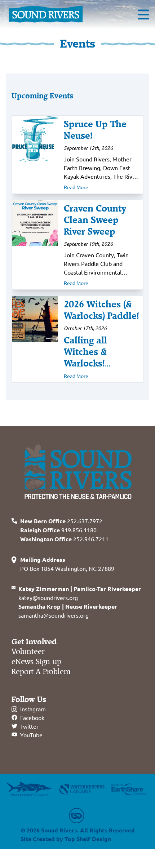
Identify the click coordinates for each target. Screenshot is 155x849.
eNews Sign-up (36, 661)
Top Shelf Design (88, 839)
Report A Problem (41, 671)
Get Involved (34, 641)
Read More (76, 187)
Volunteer (28, 651)
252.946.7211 (64, 538)
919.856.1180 (58, 529)
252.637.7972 (61, 520)
